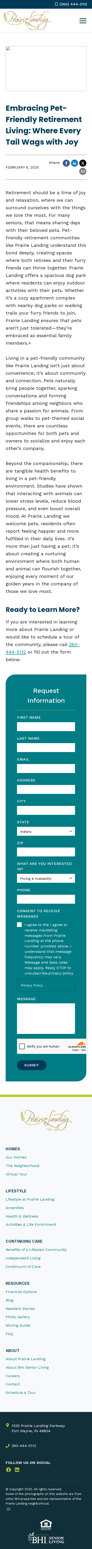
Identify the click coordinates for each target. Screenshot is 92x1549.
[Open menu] (83, 20)
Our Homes (16, 1157)
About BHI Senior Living (27, 1367)
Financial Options (21, 1291)
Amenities (15, 1208)
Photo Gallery (18, 1317)
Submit (31, 1065)
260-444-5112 (24, 1445)
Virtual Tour (16, 1174)
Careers (13, 1376)
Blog (9, 1300)
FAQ (9, 1334)
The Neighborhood (22, 1166)
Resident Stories (20, 1308)
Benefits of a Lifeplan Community (36, 1250)
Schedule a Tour (21, 1393)
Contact (13, 1384)
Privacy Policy (32, 985)
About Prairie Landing (26, 1359)
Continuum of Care (23, 1267)
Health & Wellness (22, 1216)
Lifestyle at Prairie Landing (30, 1199)
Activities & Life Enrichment (31, 1224)
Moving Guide (18, 1325)
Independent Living (23, 1258)
